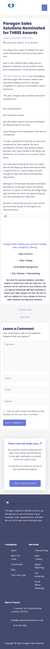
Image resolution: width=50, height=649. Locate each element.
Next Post (25, 317)
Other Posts (27, 37)
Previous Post (25, 309)
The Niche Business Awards (16, 76)
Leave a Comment (11, 37)
